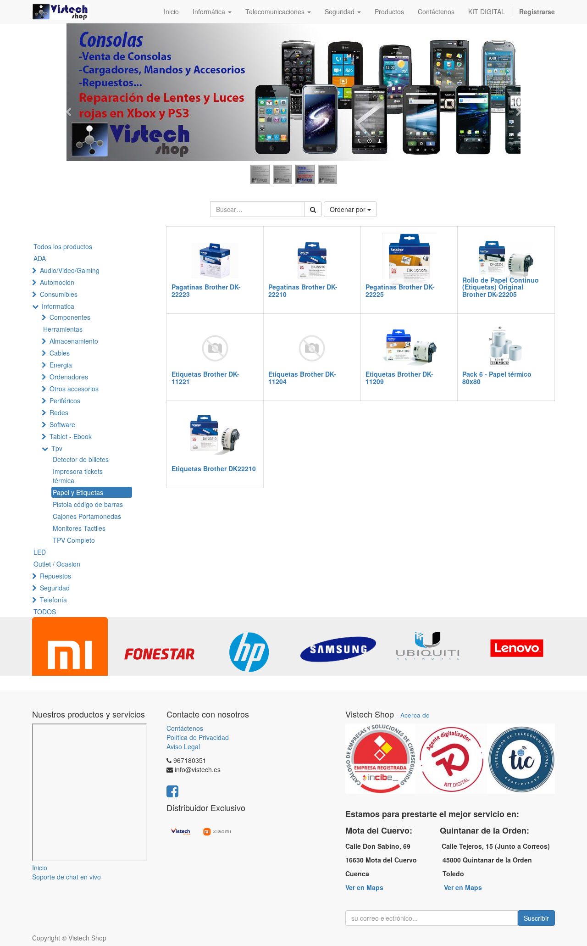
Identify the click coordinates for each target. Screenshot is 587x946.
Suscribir (536, 918)
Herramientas (63, 329)
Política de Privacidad (197, 737)
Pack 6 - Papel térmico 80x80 (497, 377)
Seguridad (55, 587)
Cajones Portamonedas (87, 516)
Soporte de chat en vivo (66, 876)
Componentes (70, 317)
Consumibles (59, 294)
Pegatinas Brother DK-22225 (400, 290)
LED (39, 551)
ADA (39, 258)
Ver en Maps (364, 887)
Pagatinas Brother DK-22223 (206, 290)
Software (62, 424)
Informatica (58, 306)
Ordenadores (69, 376)
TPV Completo (74, 540)
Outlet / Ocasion (56, 563)
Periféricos (65, 400)
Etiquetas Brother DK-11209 (399, 377)
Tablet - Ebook (71, 436)
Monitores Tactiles (79, 528)
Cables (60, 352)
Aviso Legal (183, 746)
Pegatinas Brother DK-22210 (303, 290)
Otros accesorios (74, 388)
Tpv (56, 448)
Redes (59, 412)
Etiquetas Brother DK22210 (214, 468)
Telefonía (53, 599)
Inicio (39, 867)
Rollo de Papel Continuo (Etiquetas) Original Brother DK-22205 (500, 287)
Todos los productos (62, 246)
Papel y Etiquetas (78, 492)
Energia (61, 364)
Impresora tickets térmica (78, 476)
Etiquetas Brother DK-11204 (302, 377)
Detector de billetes (81, 459)
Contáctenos (184, 728)
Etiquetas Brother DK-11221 (205, 377)
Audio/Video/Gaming (70, 270)
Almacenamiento (74, 340)
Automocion (57, 282)
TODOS (44, 611)
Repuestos (55, 575)
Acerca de (415, 715)
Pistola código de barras (88, 504)
